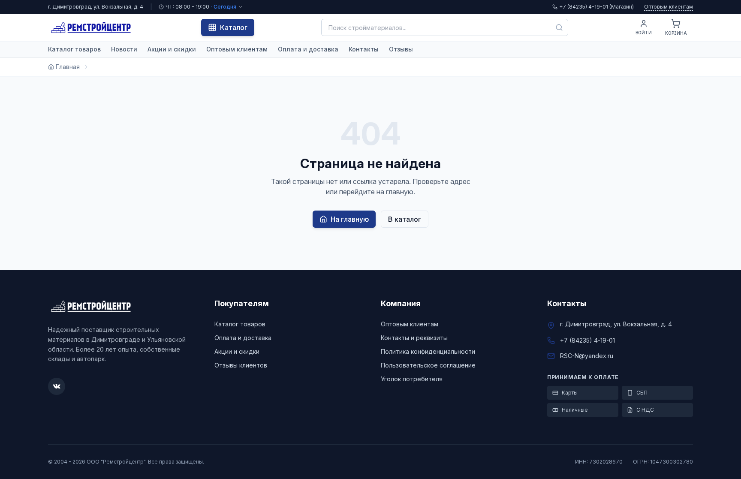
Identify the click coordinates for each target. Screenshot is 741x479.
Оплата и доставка (308, 49)
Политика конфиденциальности (428, 351)
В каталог (404, 219)
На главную (350, 219)
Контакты (364, 49)
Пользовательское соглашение (428, 365)
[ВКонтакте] (56, 386)
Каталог (233, 27)
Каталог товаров (74, 49)
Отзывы (401, 49)
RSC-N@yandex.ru (586, 355)
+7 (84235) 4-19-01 (587, 340)
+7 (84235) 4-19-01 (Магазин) (596, 6)
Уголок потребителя (412, 379)
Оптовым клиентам (668, 6)
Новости (124, 49)
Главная (68, 66)
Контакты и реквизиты (414, 337)
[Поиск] (559, 27)
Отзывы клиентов (240, 365)
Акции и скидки (172, 49)
